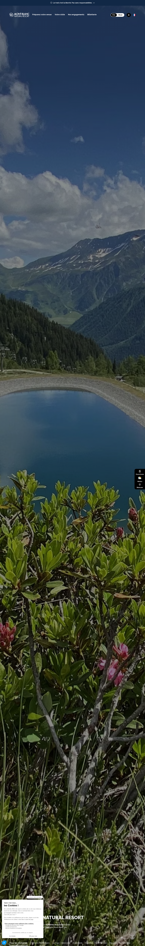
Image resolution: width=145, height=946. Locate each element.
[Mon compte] (129, 15)
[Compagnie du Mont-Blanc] (124, 938)
